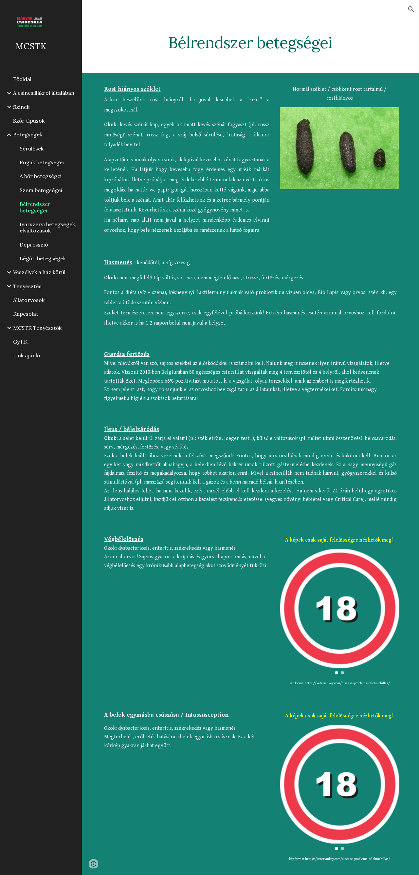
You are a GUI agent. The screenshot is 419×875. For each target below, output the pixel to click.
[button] (411, 9)
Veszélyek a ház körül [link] (39, 272)
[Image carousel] (340, 611)
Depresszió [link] (34, 244)
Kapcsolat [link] (25, 313)
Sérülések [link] (32, 148)
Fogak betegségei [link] (42, 162)
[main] (250, 41)
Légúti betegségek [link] (43, 258)
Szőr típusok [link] (29, 120)
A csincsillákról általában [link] (43, 92)
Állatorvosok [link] (29, 300)
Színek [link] (21, 107)
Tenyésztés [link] (27, 286)
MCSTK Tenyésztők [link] (37, 328)
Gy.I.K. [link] (21, 341)
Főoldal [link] (22, 79)
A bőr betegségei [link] (41, 176)
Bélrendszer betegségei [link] (35, 207)
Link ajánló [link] (26, 355)
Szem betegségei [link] (41, 190)
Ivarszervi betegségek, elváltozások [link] (48, 227)
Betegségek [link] (27, 134)
